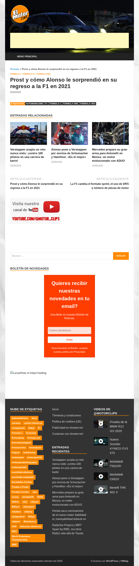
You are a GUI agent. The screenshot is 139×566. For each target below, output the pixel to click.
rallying (28, 511)
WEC (14, 531)
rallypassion (18, 516)
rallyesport (28, 506)
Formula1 (31, 433)
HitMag (124, 561)
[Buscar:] (69, 256)
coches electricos (33, 423)
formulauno (35, 447)
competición (18, 428)
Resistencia (30, 521)
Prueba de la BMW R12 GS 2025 (118, 426)
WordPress (112, 561)
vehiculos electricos (30, 526)
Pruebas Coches (20, 492)
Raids (40, 497)
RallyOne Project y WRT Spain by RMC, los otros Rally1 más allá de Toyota (67, 529)
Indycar (16, 452)
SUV (14, 526)
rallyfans (16, 511)
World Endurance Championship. (21, 538)
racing (15, 497)
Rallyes (15, 506)
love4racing (29, 452)
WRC (14, 544)
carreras (16, 423)
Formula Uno (43, 74)
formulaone (18, 438)
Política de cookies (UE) (66, 421)
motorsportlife (34, 457)
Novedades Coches (22, 482)
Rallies (15, 502)
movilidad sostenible (23, 477)
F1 (46, 104)
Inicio (55, 409)
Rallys (31, 516)
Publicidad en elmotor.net (67, 427)
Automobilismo (34, 104)
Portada (14, 69)
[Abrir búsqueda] (125, 57)
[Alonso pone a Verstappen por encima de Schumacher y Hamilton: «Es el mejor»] (69, 134)
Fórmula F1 (29, 74)
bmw (34, 418)
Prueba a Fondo (20, 487)
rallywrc (16, 521)
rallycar (34, 502)
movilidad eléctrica (22, 472)
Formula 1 (15, 74)
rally (25, 502)
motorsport (18, 457)
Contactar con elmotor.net (67, 433)
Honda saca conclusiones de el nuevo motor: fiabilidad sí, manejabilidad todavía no (69, 514)
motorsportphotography (24, 462)
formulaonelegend (21, 442)
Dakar (31, 428)
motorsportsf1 (19, 467)
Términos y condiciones (66, 415)
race (35, 492)
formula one (70, 104)
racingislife (28, 497)
